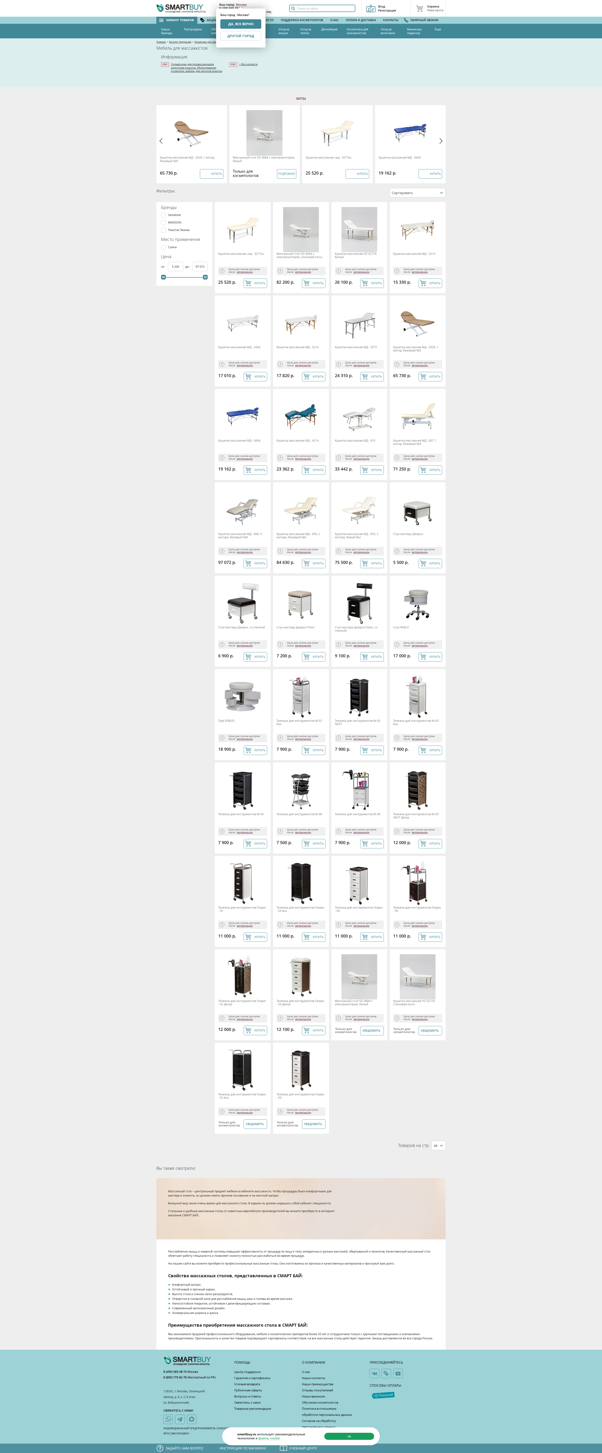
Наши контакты (313, 1378)
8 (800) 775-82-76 (175, 1377)
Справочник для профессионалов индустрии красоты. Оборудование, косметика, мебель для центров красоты (196, 67)
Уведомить (371, 1031)
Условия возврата (247, 1384)
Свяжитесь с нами (247, 1402)
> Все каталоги (248, 64)
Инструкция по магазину (243, 1448)
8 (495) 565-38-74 (175, 1372)
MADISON (174, 222)
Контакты (391, 20)
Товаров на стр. (414, 1145)
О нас (334, 20)
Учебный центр (303, 1448)
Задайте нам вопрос (185, 1448)
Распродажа (193, 29)
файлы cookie (269, 1438)
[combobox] (418, 192)
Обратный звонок (424, 20)
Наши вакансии (313, 1396)
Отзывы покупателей (317, 1390)
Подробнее (286, 174)
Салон (172, 247)
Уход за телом (305, 31)
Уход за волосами (388, 31)
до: (187, 266)
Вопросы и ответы (247, 1396)
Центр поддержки (247, 1372)
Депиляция (329, 29)
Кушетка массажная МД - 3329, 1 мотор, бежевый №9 (187, 159)
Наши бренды (166, 31)
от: (163, 266)
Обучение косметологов (320, 1402)
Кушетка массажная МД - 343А (400, 157)
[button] (161, 141)
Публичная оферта (248, 1390)
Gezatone (174, 215)
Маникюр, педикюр (414, 31)
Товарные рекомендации (252, 1408)
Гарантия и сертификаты (252, 1378)
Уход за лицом (283, 31)
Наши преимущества (317, 1384)
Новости (267, 20)
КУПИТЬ (259, 283)
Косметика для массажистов (357, 31)
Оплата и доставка (361, 20)
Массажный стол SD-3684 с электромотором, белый (264, 159)
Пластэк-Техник (179, 230)
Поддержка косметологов (302, 20)
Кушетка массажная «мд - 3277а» (329, 157)
